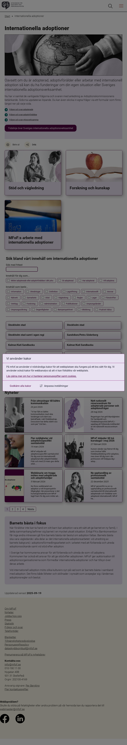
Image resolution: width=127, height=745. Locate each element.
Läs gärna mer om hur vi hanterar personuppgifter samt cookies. (41, 376)
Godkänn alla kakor (20, 385)
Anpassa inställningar (56, 385)
